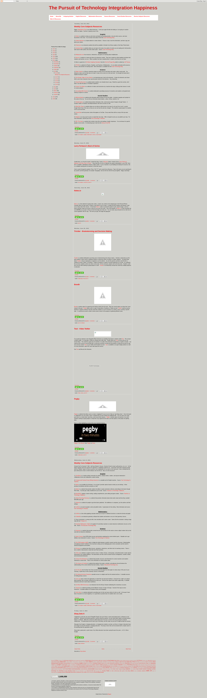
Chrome (143, 660)
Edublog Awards (55, 663)
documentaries (142, 661)
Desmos (78, 57)
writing (98, 672)
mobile (87, 666)
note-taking (115, 666)
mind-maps (76, 666)
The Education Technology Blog (88, 525)
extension (91, 663)
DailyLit (77, 489)
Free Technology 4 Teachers (98, 118)
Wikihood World (79, 97)
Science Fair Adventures (81, 558)
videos (82, 392)
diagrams (117, 661)
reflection (82, 643)
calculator (131, 660)
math (62, 666)
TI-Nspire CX (83, 521)
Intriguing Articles (68, 16)
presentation (60, 667)
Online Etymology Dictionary (82, 498)
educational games (67, 663)
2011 (54, 60)
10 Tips (56, 660)
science (93, 134)
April (55, 88)
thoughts (66, 670)
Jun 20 (56, 80)
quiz (101, 667)
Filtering (120, 663)
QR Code (98, 667)
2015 (54, 52)
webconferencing (54, 672)
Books (118, 660)
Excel (88, 663)
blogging (112, 660)
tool (92, 670)
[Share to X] (104, 133)
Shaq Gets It (79, 614)
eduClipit (76, 130)
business (127, 660)
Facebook (95, 663)
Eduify (77, 36)
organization (125, 666)
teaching (149, 669)
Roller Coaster (79, 71)
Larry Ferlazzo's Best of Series (87, 146)
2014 (54, 54)
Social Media (68, 669)
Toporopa (78, 587)
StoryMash (78, 475)
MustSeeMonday (106, 666)
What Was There (80, 106)
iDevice (111, 664)
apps (90, 660)
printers (75, 667)
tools (94, 670)
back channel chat (104, 660)
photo (137, 666)
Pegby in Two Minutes (79, 443)
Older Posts (128, 649)
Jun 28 (56, 73)
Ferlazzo (102, 663)
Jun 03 (56, 84)
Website (83, 322)
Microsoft (72, 666)
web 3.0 (154, 670)
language (142, 664)
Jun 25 (56, 78)
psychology (94, 667)
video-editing (127, 670)
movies (94, 666)
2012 (54, 58)
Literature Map (79, 48)
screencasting (146, 667)
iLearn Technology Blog (108, 37)
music (101, 666)
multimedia (98, 666)
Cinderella (78, 516)
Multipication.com (80, 54)
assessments (95, 660)
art (92, 660)
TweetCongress (79, 102)
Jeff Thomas (127, 62)
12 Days (59, 660)
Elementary (77, 663)
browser (121, 660)
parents (129, 666)
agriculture (83, 660)
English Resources (81, 16)
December (56, 61)
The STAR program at (82, 542)
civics (146, 660)
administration (66, 660)
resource (122, 667)
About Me (58, 16)
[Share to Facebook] (105, 133)
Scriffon (77, 507)
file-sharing (110, 663)
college (67, 661)
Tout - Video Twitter (82, 329)
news (112, 666)
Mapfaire (78, 117)
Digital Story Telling (131, 661)
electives (72, 663)
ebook (146, 661)
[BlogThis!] (102, 133)
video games (122, 670)
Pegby (76, 399)
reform (111, 667)
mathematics (89, 134)
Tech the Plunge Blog (110, 62)
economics (150, 661)
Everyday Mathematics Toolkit (83, 524)
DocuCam (137, 661)
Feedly (99, 663)
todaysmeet (89, 670)
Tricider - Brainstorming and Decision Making (93, 231)
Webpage (60, 672)
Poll (84, 278)
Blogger (109, 694)
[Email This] (101, 133)
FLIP (131, 663)
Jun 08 (56, 82)
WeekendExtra (73, 672)
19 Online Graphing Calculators (93, 62)
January (56, 94)
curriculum (105, 661)
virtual (135, 670)
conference (80, 661)
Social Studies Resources (124, 16)
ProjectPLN (89, 667)
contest (84, 661)
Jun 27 (56, 77)
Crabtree (94, 661)
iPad (128, 664)
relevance (114, 667)
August (55, 69)
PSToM (77, 65)
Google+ (69, 664)
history (101, 664)
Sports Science (79, 536)
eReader (85, 663)
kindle (139, 664)
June (55, 71)
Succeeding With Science (82, 91)
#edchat (52, 660)
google (79, 643)
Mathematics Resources (95, 16)
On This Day (79, 569)
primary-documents (69, 667)
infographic (116, 664)
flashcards (127, 663)
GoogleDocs (73, 664)
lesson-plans (150, 664)
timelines (74, 670)
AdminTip (71, 660)
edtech (154, 661)
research (118, 667)
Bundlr (77, 284)
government (83, 664)
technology (53, 670)
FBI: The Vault (79, 121)
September (56, 67)
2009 (54, 98)
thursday (70, 670)
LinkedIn (53, 666)
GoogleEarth (78, 664)
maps (56, 666)
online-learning (120, 666)
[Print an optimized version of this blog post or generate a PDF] (79, 129)
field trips (106, 663)
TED (57, 670)
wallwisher (144, 670)
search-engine (152, 667)
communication (75, 661)
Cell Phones (139, 660)
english (85, 134)
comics (70, 661)
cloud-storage (56, 661)
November (56, 63)
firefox (124, 663)
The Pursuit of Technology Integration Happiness (103, 7)
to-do (85, 670)
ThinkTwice (61, 670)
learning (145, 664)
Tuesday (104, 670)
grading (87, 664)
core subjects (80, 134)
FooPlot (77, 513)
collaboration (80, 278)
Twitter (79, 392)
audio (99, 660)
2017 (54, 48)
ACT (62, 660)
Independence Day (81, 29)
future (149, 663)
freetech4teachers (142, 663)
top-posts (97, 670)
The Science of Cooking (81, 563)
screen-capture (140, 667)
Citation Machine (80, 40)
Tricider (76, 258)
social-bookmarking (75, 669)
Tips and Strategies (80, 670)
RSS (132, 667)
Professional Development (82, 667)
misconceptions (82, 666)
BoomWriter (78, 493)
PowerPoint (153, 666)
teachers (145, 669)
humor (109, 664)
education (61, 663)
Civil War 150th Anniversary (82, 584)
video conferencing (115, 670)
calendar (134, 660)
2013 (54, 56)
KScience (78, 548)
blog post (106, 161)
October (56, 65)
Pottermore (78, 45)
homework (105, 664)
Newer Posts (77, 649)
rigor (130, 667)
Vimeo (93, 443)
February (56, 92)
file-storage (115, 663)
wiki (85, 672)
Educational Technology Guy (111, 564)
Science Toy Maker (80, 86)
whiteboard (79, 672)
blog (109, 660)
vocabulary (139, 670)
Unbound (78, 502)
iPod (134, 664)
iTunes (136, 664)
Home (51, 16)
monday (91, 666)
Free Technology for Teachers (81, 508)
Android (87, 660)
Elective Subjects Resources (142, 16)
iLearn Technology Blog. (117, 66)
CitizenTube (78, 112)
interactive (125, 664)
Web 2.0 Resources (55, 19)
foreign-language (135, 663)
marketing (59, 666)
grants (91, 664)
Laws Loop (78, 578)
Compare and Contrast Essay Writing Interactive (87, 480)
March (55, 90)
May (55, 86)
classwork (154, 660)
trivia (100, 670)
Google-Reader (64, 664)
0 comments (92, 132)
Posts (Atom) (83, 651)
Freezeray (78, 530)
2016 (54, 50)
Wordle (95, 672)
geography (153, 663)
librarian (154, 664)
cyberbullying (109, 661)
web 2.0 (89, 182)
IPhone (131, 664)
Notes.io (77, 191)
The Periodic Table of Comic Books (84, 77)
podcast (144, 666)
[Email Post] (97, 132)
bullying (124, 660)
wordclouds (92, 672)
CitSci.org (78, 552)
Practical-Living (54, 667)
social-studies (98, 134)
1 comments (92, 180)
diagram (113, 661)
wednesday (67, 672)
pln (142, 666)
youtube (102, 672)
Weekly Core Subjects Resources (88, 27)
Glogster (53, 664)
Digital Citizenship (122, 661)
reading (103, 667)
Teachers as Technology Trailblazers (115, 490)
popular (149, 666)
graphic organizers (96, 664)
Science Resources (109, 16)
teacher (141, 669)
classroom (150, 660)
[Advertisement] (103, 140)
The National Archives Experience (84, 574)
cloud (52, 661)
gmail (56, 664)
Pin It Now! (77, 174)
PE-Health (134, 666)
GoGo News (78, 592)
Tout (123, 338)
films (118, 663)
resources (86, 182)
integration (120, 664)
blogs (115, 660)
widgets (82, 672)
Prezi (64, 667)
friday (147, 663)
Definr (77, 484)
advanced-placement (77, 660)
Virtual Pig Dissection (81, 82)
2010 (54, 96)
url (110, 670)
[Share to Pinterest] (107, 133)
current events (99, 661)
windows (87, 672)
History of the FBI (106, 123)
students (128, 669)
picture (140, 666)
